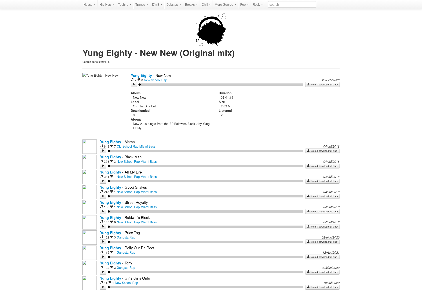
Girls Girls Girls (137, 278)
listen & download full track (324, 84)
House (88, 4)
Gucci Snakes (136, 187)
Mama (130, 141)
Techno (123, 4)
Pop (243, 4)
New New (163, 75)
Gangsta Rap (126, 237)
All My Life (133, 172)
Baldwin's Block (137, 217)
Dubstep (172, 4)
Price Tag (132, 232)
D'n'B (156, 4)
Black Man (133, 156)
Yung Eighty (141, 75)
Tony (128, 263)
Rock (257, 4)
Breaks (190, 4)
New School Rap (155, 80)
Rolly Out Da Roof (139, 247)
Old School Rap (127, 146)
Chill (205, 4)
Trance (140, 4)
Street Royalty (136, 202)
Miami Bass (147, 146)
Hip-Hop (106, 4)
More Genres (224, 4)
